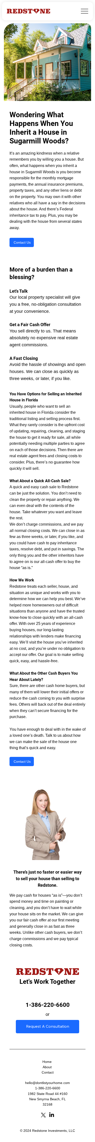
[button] (22, 242)
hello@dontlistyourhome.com (47, 1083)
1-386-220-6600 (48, 1004)
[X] (43, 1115)
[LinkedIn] (52, 1115)
